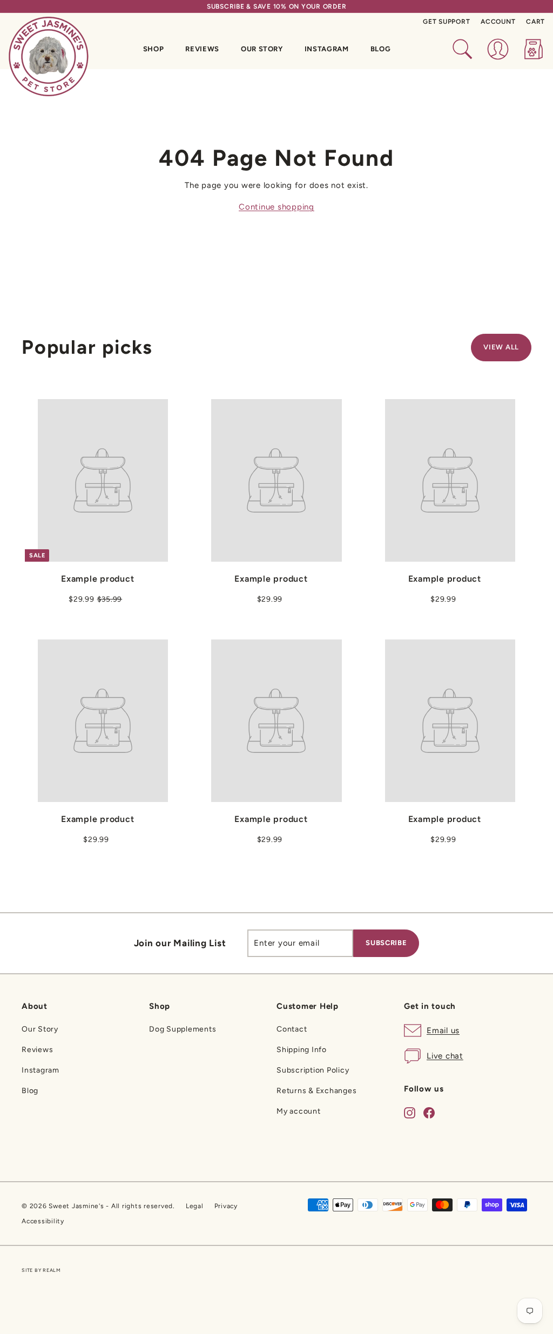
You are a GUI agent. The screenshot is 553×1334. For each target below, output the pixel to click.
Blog (380, 49)
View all (501, 347)
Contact (291, 1029)
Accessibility (43, 1221)
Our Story (262, 49)
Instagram (327, 49)
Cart (535, 21)
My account (298, 1111)
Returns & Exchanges (316, 1090)
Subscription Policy (312, 1070)
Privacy (226, 1206)
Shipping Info (301, 1049)
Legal (195, 1206)
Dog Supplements (182, 1029)
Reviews (202, 49)
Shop (153, 49)
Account (498, 21)
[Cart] (533, 49)
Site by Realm (41, 1270)
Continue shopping (276, 207)
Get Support (446, 21)
